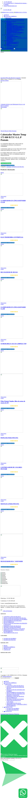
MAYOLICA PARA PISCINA (10, 504)
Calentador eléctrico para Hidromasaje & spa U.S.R (13, 104)
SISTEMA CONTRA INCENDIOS (12, 627)
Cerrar (2, 197)
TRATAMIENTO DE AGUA (11, 632)
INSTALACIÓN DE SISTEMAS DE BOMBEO (15, 619)
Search (16, 678)
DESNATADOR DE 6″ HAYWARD (12, 561)
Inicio (2, 77)
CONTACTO (7, 649)
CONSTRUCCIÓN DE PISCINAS (15, 19)
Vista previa (3, 196)
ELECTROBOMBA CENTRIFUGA (12, 237)
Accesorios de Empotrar (12, 36)
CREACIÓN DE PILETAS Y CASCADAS (14, 628)
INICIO (5, 645)
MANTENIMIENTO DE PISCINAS (13, 620)
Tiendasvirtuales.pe (6, 676)
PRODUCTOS (7, 648)
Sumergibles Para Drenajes (13, 30)
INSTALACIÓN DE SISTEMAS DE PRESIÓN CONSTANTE (16, 694)
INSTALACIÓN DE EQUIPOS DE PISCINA (15, 618)
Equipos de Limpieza (12, 43)
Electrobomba (10, 41)
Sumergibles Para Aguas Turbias (14, 28)
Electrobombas (10, 24)
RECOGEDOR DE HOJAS (9, 272)
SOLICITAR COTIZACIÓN (8, 165)
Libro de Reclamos (7, 611)
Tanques (9, 33)
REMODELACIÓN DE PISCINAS (12, 626)
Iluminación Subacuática (12, 45)
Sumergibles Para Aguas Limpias (14, 26)
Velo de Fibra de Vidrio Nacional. (9, 131)
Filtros (8, 44)
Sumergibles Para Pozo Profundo (14, 32)
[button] (6, 163)
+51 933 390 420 (7, 9)
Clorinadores (10, 38)
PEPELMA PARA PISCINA (9, 438)
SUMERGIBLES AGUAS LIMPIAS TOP (13, 343)
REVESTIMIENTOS (9, 622)
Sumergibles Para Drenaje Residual (15, 29)
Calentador (9, 37)
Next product (4, 107)
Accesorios (9, 22)
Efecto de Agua (10, 40)
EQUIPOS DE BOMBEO (10, 638)
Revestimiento (10, 48)
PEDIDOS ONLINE (6, 50)
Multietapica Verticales (12, 25)
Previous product (5, 80)
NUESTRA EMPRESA (9, 647)
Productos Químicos (11, 47)
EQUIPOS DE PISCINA (9, 77)
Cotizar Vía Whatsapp (6, 163)
